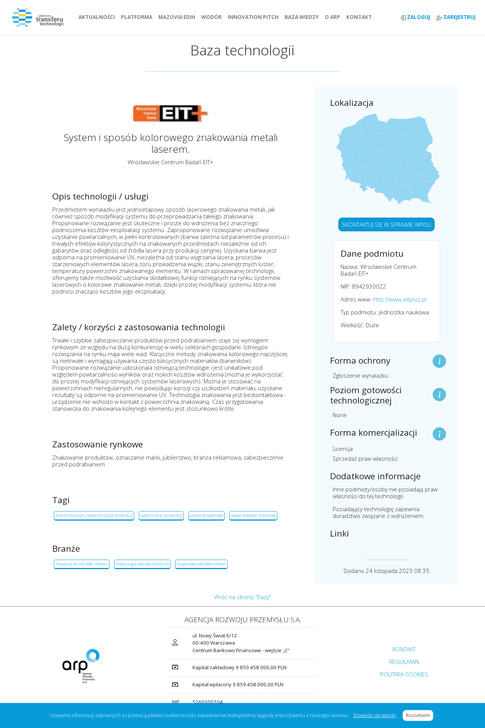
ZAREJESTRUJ (459, 17)
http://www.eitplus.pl (400, 299)
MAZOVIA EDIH (178, 17)
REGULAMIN (404, 661)
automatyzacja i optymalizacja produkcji (94, 515)
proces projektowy (206, 515)
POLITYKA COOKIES (404, 674)
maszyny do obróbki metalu (81, 563)
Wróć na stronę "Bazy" (242, 597)
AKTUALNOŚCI (98, 17)
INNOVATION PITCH (253, 17)
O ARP (334, 17)
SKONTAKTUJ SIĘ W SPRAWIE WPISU (386, 224)
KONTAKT (360, 17)
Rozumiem (419, 715)
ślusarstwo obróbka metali (201, 563)
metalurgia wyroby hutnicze (142, 563)
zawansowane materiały (253, 515)
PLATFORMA (138, 17)
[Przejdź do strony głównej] (40, 17)
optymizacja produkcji (161, 515)
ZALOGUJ (418, 17)
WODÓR (213, 17)
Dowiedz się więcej (375, 715)
